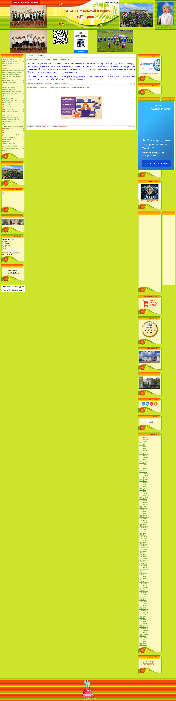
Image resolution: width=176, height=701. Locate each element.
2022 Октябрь (143, 562)
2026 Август (143, 645)
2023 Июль (142, 578)
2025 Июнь (142, 619)
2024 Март (142, 592)
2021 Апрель (143, 529)
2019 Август (143, 493)
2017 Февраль (143, 439)
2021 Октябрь (143, 540)
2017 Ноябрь (143, 455)
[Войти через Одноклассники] (156, 404)
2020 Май (142, 509)
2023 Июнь (142, 576)
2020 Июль (142, 513)
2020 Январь (143, 502)
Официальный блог (149, 661)
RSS (117, 4)
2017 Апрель (143, 443)
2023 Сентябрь (144, 582)
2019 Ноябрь (143, 499)
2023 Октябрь (143, 583)
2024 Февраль (143, 591)
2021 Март (142, 527)
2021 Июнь (142, 533)
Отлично (7, 241)
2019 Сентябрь (144, 495)
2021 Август (143, 536)
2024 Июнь (142, 598)
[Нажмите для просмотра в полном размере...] (81, 90)
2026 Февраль (143, 634)
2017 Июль (142, 448)
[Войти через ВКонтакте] (147, 404)
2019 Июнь (142, 490)
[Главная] (60, 24)
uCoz (88, 700)
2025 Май (142, 618)
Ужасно (7, 249)
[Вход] (101, 24)
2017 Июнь (142, 446)
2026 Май (142, 639)
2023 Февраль (143, 569)
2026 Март (142, 636)
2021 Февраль (143, 526)
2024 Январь (143, 589)
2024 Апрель (143, 594)
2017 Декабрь (143, 457)
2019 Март (142, 484)
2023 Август (143, 580)
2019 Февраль (143, 482)
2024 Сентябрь (144, 603)
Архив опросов (14, 252)
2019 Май (142, 488)
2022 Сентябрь (144, 560)
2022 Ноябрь (143, 563)
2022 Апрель (143, 551)
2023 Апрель (143, 572)
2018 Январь (143, 459)
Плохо (7, 247)
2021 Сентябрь (144, 538)
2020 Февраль (143, 504)
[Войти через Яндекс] (151, 404)
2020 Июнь (142, 511)
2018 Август (143, 472)
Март (39, 55)
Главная (29, 55)
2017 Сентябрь (144, 452)
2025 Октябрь (143, 627)
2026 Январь (143, 632)
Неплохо (7, 245)
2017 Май (142, 445)
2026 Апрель (143, 637)
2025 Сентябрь (144, 625)
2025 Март (142, 614)
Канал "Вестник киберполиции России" (150, 200)
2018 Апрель (143, 464)
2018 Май (142, 466)
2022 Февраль (143, 547)
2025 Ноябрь (143, 628)
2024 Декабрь (143, 609)
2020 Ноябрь (143, 520)
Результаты (5, 252)
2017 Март (142, 441)
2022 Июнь (142, 554)
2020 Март (142, 506)
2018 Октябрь (143, 475)
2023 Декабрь (143, 587)
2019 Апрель (143, 486)
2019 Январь (143, 481)
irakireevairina (45, 83)
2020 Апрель (143, 508)
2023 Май (142, 574)
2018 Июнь (142, 468)
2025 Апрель (143, 616)
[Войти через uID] (143, 404)
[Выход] (63, 24)
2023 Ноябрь (143, 585)
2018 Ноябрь (143, 477)
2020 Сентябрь (144, 517)
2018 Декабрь (143, 479)
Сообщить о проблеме (156, 163)
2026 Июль (142, 643)
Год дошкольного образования (149, 73)
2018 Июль (142, 470)
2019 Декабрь (143, 500)
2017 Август (143, 450)
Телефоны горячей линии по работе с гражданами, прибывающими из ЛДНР (59, 87)
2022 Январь (143, 545)
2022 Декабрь (143, 565)
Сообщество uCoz (148, 663)
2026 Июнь (142, 641)
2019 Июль (142, 491)
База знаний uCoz (148, 664)
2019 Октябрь (143, 497)
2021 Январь (143, 524)
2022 (34, 55)
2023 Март (142, 571)
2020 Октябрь (143, 518)
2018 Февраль (143, 461)
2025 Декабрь (143, 630)
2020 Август (143, 515)
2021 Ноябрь (143, 542)
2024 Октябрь (143, 605)
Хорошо (7, 243)
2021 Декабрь (143, 544)
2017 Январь (143, 437)
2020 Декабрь (143, 522)
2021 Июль (142, 535)
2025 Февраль (143, 612)
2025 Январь (143, 610)
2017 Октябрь (143, 454)
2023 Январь (143, 567)
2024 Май (142, 596)
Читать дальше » (77, 79)
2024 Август (143, 601)
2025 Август (143, 623)
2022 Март (142, 549)
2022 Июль (142, 556)
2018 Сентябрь (144, 473)
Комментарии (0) (63, 83)
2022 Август (143, 558)
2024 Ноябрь (143, 607)
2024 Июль (142, 600)
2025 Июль (142, 621)
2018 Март (142, 463)
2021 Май (142, 531)
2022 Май (142, 553)
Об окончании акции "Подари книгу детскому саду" (49, 59)
